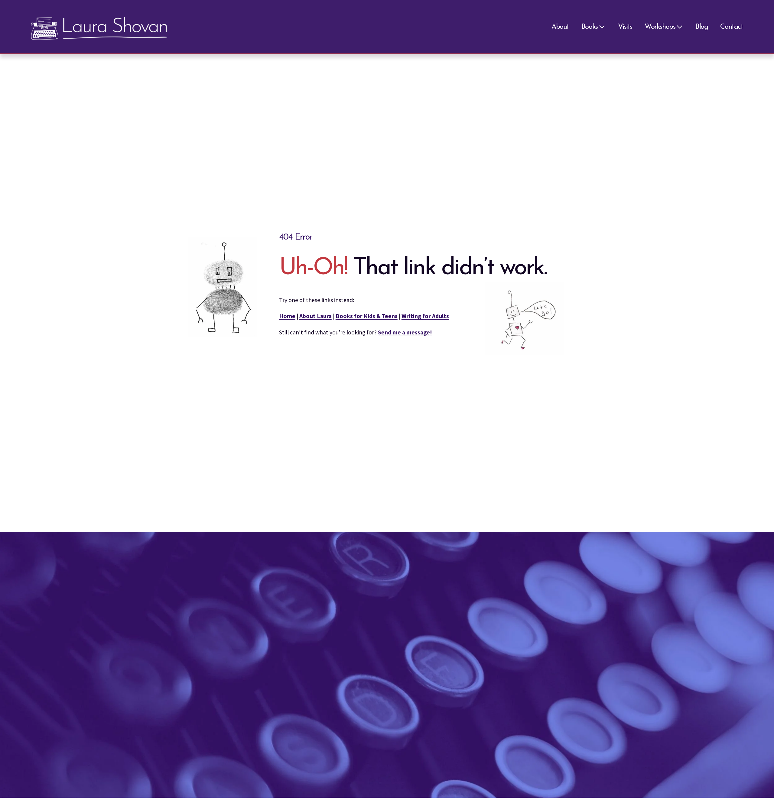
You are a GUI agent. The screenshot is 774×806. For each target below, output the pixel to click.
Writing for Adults (425, 316)
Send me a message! (405, 332)
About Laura (315, 316)
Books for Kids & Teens (367, 316)
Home (287, 316)
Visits (625, 27)
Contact (731, 27)
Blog (701, 27)
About (560, 27)
